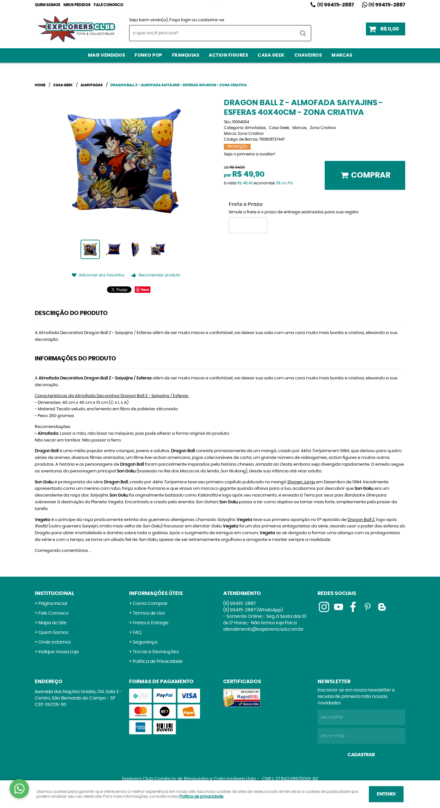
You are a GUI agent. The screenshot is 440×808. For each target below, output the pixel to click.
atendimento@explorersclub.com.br (263, 629)
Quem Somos (47, 5)
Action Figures (228, 55)
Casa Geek (271, 55)
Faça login (180, 20)
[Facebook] (353, 606)
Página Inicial (52, 603)
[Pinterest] (367, 606)
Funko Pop (148, 55)
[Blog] (382, 606)
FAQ (137, 632)
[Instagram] (218, 5)
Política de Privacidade (158, 661)
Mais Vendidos (106, 55)
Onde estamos (54, 642)
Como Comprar (150, 603)
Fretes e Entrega (150, 623)
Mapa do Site (52, 623)
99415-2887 (335, 4)
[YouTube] (338, 606)
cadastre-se (211, 20)
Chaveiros (308, 55)
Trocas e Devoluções (156, 652)
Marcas (341, 55)
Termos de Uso (149, 613)
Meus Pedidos (77, 5)
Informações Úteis (156, 593)
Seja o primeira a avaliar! (249, 154)
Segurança (145, 642)
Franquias (185, 55)
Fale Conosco (108, 5)
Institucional (54, 593)
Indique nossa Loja (58, 652)
